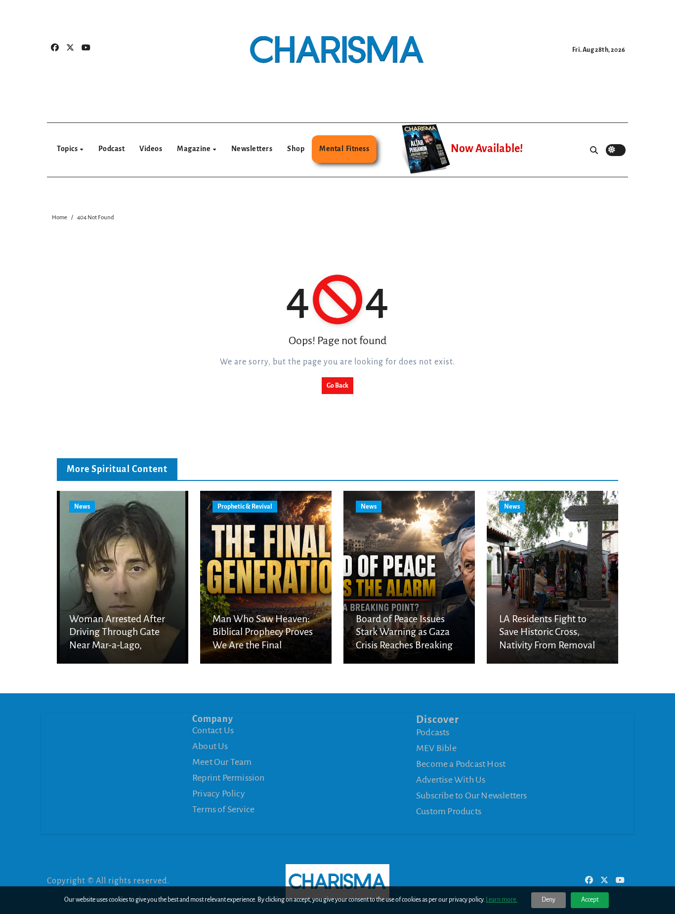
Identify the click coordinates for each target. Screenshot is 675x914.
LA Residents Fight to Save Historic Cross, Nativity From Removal (547, 631)
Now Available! (487, 149)
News (82, 506)
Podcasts (433, 732)
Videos (150, 149)
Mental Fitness (344, 149)
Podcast (111, 149)
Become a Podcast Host (461, 764)
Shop (295, 149)
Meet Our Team (222, 762)
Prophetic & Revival (244, 506)
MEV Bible (436, 748)
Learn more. (501, 899)
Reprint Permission (228, 778)
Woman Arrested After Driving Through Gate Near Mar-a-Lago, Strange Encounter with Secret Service (118, 644)
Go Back (337, 385)
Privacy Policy (218, 793)
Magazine (194, 149)
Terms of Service (223, 809)
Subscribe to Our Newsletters (471, 795)
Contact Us (213, 730)
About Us (210, 746)
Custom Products (448, 811)
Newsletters (252, 149)
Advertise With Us (450, 780)
